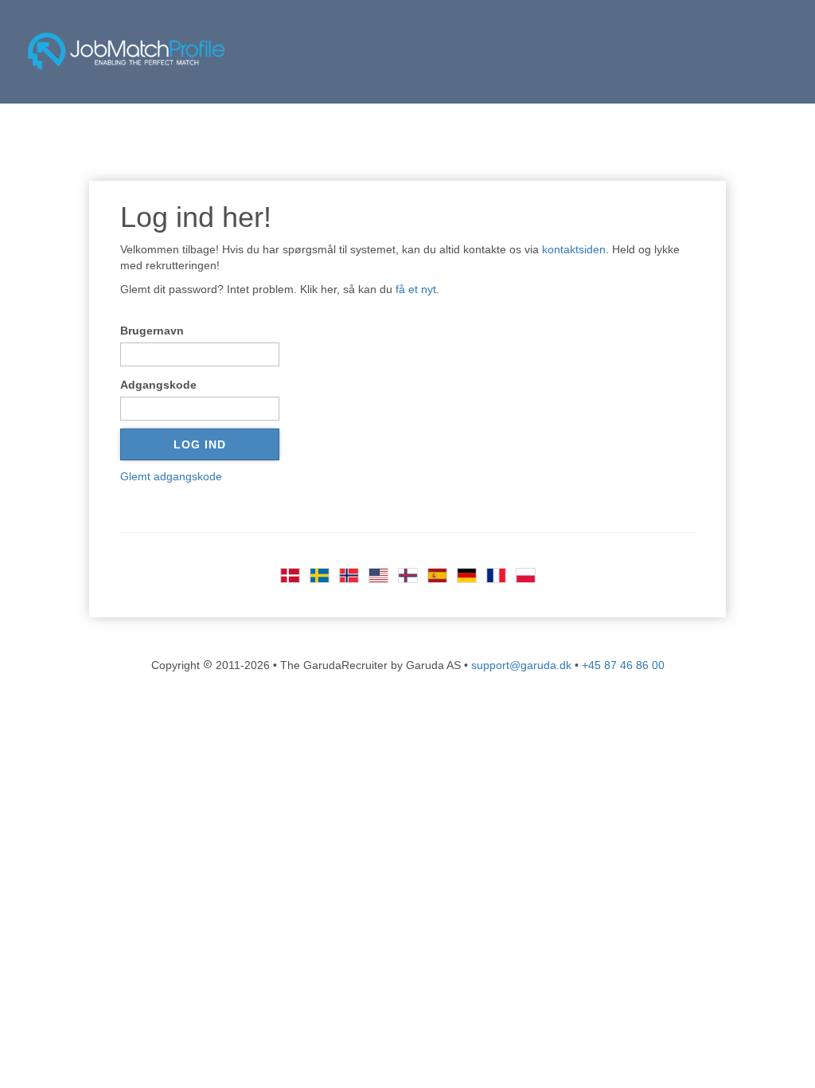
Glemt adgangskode (171, 476)
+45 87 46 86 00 (623, 665)
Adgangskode (158, 384)
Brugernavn (152, 330)
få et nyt (416, 289)
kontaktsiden (574, 249)
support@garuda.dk (521, 665)
